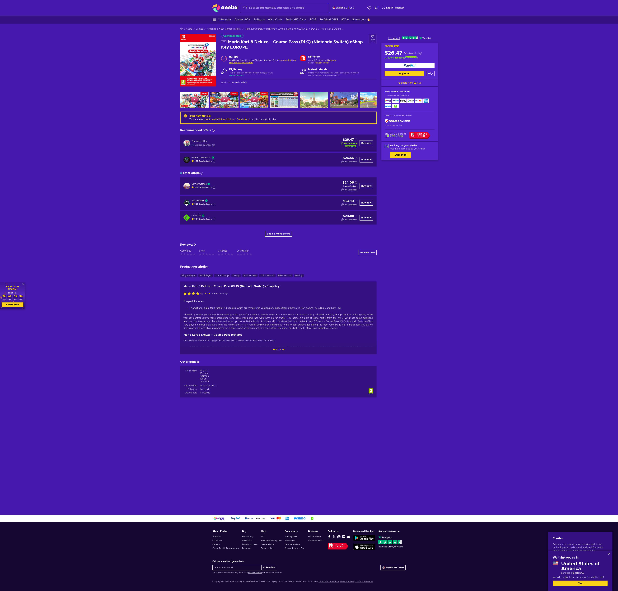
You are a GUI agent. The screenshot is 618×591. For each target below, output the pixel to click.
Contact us (217, 540)
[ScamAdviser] (397, 121)
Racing (299, 276)
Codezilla (196, 216)
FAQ (263, 537)
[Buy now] (410, 65)
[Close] (608, 554)
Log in (389, 8)
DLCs (314, 29)
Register (399, 8)
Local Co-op (222, 276)
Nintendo (331, 60)
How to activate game (271, 540)
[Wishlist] (369, 7)
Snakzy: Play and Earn (295, 548)
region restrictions (287, 60)
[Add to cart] (430, 73)
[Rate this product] (194, 294)
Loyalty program (250, 544)
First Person (284, 276)
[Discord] (343, 537)
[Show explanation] (214, 161)
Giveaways (290, 540)
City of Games (199, 184)
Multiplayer (205, 276)
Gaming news (291, 537)
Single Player (189, 276)
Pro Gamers (198, 201)
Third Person (267, 276)
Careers (216, 544)
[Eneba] (224, 8)
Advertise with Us (316, 540)
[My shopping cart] (376, 7)
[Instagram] (339, 537)
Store (189, 29)
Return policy (267, 548)
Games (199, 29)
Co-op (236, 276)
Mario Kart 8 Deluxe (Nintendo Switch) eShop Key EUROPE (276, 29)
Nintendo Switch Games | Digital (224, 29)
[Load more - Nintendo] (303, 58)
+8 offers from (409, 83)
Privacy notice (255, 573)
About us (216, 537)
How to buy (247, 537)
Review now (367, 252)
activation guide (321, 63)
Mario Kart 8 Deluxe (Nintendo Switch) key (227, 119)
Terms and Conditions (328, 581)
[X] (334, 537)
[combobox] (284, 7)
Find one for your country (241, 63)
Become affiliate (292, 544)
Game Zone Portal (201, 158)
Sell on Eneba (314, 537)
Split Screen (249, 276)
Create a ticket (267, 544)
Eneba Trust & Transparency (225, 548)
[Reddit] (348, 537)
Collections (247, 540)
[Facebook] (329, 537)
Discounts (246, 548)
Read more (278, 349)
